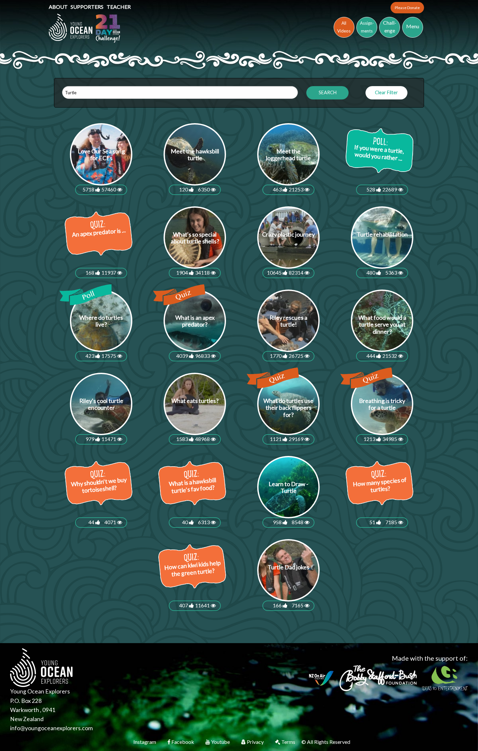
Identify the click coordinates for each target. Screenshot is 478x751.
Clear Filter (386, 92)
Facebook (182, 742)
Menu (412, 26)
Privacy (255, 742)
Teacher (119, 7)
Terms (288, 742)
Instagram (145, 742)
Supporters (87, 7)
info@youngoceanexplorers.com (51, 728)
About (59, 7)
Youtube (220, 742)
